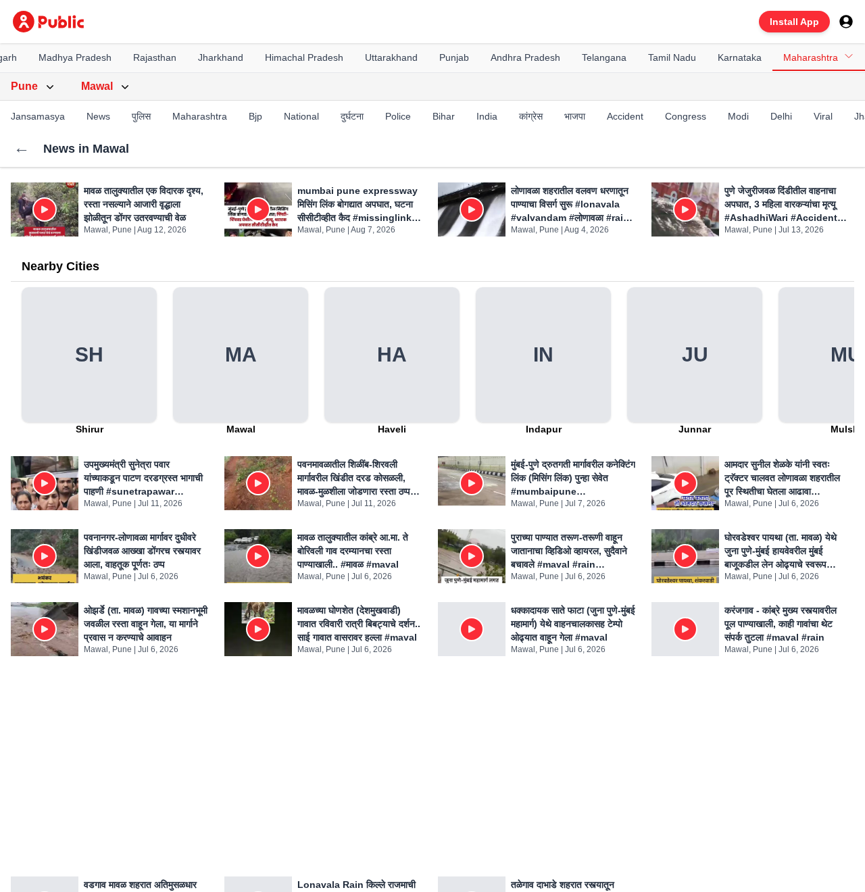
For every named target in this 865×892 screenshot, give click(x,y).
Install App (794, 21)
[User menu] (846, 22)
